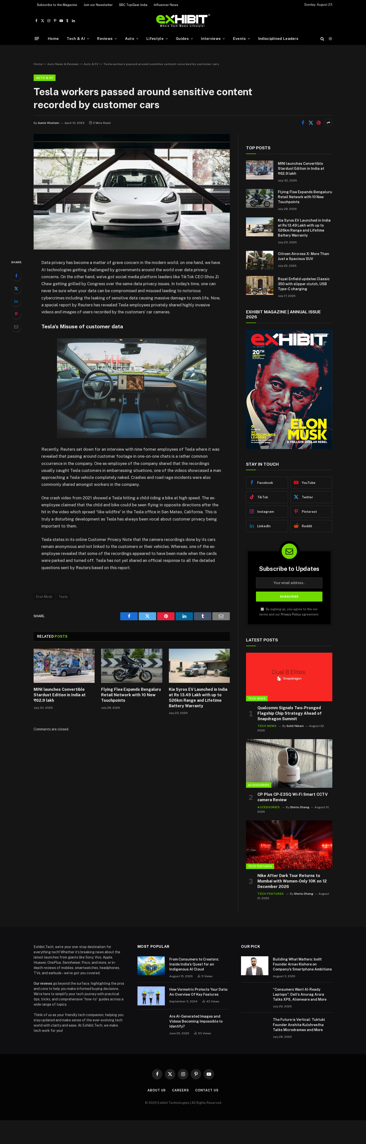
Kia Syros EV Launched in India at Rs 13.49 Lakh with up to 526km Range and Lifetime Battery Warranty (198, 697)
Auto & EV (91, 64)
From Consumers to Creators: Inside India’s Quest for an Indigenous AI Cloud (194, 964)
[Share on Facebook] (302, 123)
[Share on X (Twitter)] (310, 123)
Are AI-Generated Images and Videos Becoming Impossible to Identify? (196, 1021)
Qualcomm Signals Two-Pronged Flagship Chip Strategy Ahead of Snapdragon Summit (289, 713)
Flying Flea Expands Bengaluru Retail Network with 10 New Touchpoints (131, 695)
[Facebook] (16, 276)
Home (53, 38)
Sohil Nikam (295, 726)
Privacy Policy (291, 614)
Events (239, 38)
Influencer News (166, 5)
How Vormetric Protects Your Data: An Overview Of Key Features (198, 991)
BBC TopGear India (133, 5)
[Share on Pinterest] (318, 123)
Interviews (211, 38)
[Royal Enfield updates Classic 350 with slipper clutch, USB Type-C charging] (259, 285)
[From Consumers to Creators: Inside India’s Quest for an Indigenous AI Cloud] (151, 965)
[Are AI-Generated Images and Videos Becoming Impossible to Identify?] (151, 1022)
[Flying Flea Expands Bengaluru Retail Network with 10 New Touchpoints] (131, 666)
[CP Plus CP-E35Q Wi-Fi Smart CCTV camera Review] (289, 763)
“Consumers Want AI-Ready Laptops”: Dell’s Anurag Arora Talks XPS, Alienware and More (299, 994)
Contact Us (207, 1090)
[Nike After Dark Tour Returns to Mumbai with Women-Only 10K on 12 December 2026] (289, 844)
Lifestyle (155, 38)
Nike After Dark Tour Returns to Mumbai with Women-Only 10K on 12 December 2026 (292, 881)
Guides (182, 38)
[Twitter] (16, 288)
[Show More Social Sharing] (328, 123)
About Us (156, 1090)
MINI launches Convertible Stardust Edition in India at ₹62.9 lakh (60, 695)
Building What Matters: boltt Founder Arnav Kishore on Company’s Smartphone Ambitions (302, 964)
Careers (180, 1090)
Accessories (258, 785)
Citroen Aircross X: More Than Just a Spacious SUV (303, 256)
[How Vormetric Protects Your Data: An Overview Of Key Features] (151, 995)
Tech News (257, 698)
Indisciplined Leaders (278, 38)
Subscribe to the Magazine (57, 5)
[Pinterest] (16, 314)
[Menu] (37, 38)
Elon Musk (44, 597)
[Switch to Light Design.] (329, 39)
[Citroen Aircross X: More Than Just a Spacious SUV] (259, 260)
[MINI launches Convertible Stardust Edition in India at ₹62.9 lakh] (64, 666)
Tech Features (260, 866)
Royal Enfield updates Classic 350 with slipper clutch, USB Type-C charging (304, 284)
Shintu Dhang (299, 807)
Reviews (105, 38)
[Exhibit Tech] (183, 21)
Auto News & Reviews (63, 64)
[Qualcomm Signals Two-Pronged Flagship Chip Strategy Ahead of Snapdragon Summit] (289, 677)
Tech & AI (76, 38)
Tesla (63, 597)
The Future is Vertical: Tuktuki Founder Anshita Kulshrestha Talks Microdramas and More (299, 1025)
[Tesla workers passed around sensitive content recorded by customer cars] (132, 248)
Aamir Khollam (48, 123)
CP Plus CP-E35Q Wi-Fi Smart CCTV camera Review (292, 797)
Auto (129, 38)
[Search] (322, 38)
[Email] (16, 327)
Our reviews (43, 983)
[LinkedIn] (16, 301)
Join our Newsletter (98, 5)
